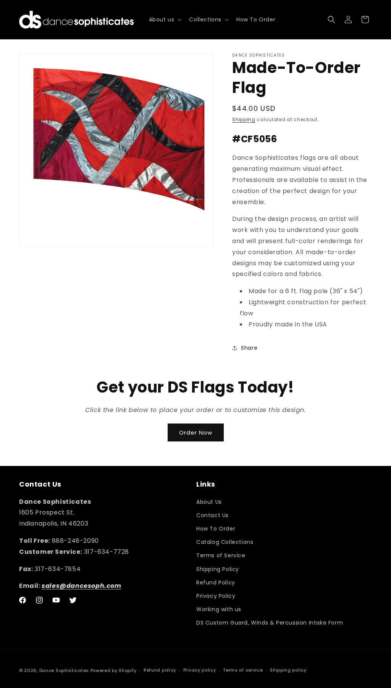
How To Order (215, 528)
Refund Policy (215, 582)
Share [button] (249, 348)
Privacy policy (199, 670)
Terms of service (243, 670)
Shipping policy (288, 670)
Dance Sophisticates (64, 670)
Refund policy (160, 670)
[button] (164, 19)
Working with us (218, 609)
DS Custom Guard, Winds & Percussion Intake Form (269, 622)
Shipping (243, 119)
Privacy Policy (215, 596)
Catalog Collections (224, 542)
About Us (209, 502)
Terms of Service (221, 555)
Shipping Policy (217, 569)
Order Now (195, 432)
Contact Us (212, 515)
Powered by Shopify (113, 670)
